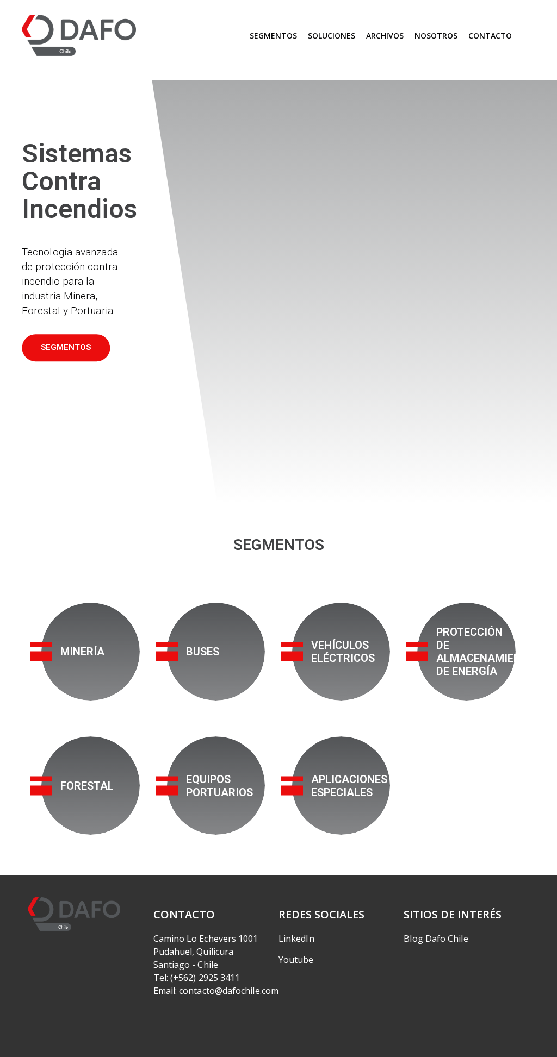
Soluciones (331, 35)
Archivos (385, 35)
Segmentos (273, 35)
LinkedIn (296, 939)
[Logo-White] (74, 914)
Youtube (296, 960)
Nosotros (435, 35)
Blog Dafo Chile (436, 939)
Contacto (490, 35)
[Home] (79, 36)
